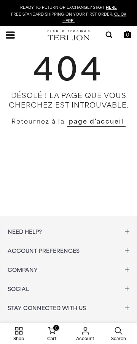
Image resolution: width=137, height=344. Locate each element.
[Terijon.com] (68, 35)
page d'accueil (96, 120)
